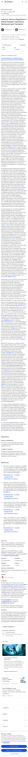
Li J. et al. (7, 224)
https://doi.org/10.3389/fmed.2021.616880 (17, 15)
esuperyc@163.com (6, 601)
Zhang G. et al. (9, 125)
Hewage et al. (10, 352)
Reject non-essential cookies (14, 750)
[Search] (22, 2)
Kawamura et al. (8, 320)
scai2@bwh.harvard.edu (7, 603)
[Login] (26, 2)
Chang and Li (10, 401)
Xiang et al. (7, 370)
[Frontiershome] (9, 2)
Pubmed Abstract (8, 475)
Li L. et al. (15, 290)
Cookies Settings (14, 753)
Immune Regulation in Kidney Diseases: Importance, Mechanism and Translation (12, 59)
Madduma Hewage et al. (15, 365)
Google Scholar (8, 477)
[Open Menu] (2, 2)
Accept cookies (14, 746)
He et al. (7, 101)
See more (21, 39)
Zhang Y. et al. (17, 259)
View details (23, 45)
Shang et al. (14, 328)
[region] (14, 744)
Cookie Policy (6, 742)
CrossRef (16, 475)
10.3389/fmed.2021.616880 (11, 555)
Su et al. (18, 201)
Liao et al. (16, 405)
